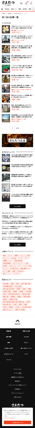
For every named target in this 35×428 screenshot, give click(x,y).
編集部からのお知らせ (17, 377)
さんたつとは (17, 369)
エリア (26, 354)
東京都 (9, 13)
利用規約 (17, 389)
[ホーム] (2, 9)
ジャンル (8, 359)
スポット (26, 342)
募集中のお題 (26, 331)
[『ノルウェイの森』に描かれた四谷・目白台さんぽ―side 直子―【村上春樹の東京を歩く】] (17, 69)
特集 (9, 342)
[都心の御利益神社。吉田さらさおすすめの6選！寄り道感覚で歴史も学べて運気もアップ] (17, 59)
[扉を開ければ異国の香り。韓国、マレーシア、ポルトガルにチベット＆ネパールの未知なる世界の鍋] (17, 79)
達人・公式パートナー (26, 348)
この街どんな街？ (8, 348)
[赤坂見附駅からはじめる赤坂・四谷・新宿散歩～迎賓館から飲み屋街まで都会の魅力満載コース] (17, 118)
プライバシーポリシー (17, 393)
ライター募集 (17, 373)
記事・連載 (8, 337)
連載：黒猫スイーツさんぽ (17, 30)
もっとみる (17, 206)
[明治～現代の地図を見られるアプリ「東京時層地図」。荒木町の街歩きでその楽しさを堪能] (17, 108)
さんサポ (26, 337)
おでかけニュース (8, 354)
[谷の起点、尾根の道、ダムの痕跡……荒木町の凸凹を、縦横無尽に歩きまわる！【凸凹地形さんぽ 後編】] (17, 89)
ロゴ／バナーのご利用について (17, 385)
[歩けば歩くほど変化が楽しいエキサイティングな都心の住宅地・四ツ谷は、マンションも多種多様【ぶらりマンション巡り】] (17, 39)
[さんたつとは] (17, 140)
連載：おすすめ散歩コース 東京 (18, 119)
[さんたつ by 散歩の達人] (8, 3)
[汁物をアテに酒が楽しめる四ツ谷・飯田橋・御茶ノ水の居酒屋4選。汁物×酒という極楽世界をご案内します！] (17, 49)
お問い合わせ (17, 397)
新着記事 (8, 331)
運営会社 (17, 381)
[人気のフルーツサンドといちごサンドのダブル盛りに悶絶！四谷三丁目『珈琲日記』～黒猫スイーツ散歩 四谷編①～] (17, 29)
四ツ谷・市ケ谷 (17, 13)
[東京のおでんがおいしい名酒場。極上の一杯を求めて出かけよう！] (17, 98)
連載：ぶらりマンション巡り (18, 40)
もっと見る (17, 244)
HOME (3, 13)
